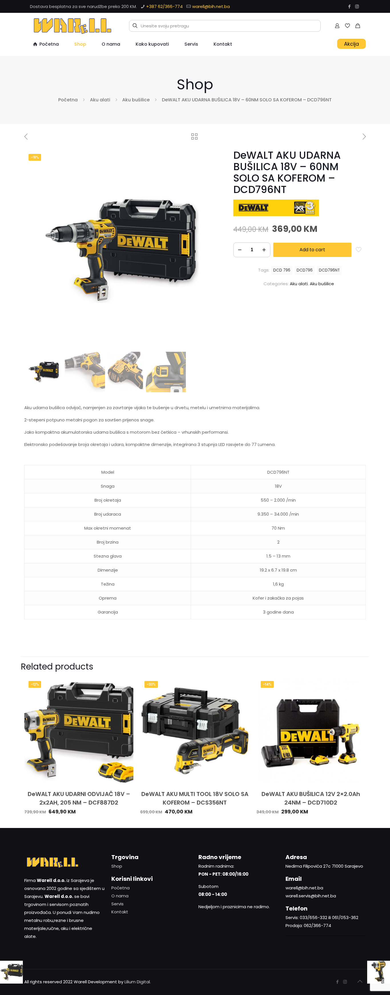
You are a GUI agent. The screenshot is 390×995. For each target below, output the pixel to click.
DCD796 (305, 270)
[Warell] (71, 26)
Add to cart (312, 249)
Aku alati (100, 100)
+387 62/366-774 (164, 6)
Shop (116, 866)
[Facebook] (349, 6)
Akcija (351, 43)
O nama (119, 896)
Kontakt (119, 912)
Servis (117, 904)
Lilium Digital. (137, 982)
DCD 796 (281, 270)
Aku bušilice (136, 100)
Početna (68, 100)
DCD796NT (329, 270)
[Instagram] (357, 6)
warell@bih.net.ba (211, 6)
